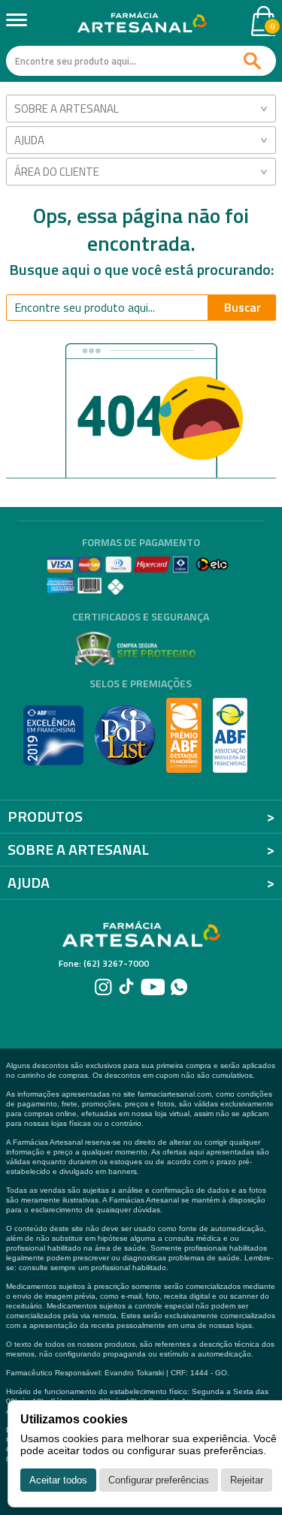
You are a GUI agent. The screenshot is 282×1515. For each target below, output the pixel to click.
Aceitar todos (58, 1480)
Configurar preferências (158, 1480)
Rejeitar (246, 1480)
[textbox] (141, 61)
